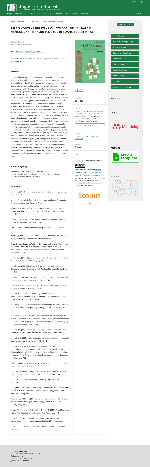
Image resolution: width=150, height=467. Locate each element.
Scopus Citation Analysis (122, 87)
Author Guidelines (120, 47)
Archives (42, 13)
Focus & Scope (118, 36)
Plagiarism (117, 59)
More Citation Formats (84, 125)
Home (9, 13)
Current (32, 13)
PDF (79, 90)
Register (133, 2)
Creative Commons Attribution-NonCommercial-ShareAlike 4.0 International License (89, 173)
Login (141, 2)
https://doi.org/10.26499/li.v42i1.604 (29, 52)
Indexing (116, 81)
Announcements (55, 13)
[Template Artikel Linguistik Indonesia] (125, 162)
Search (138, 13)
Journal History (118, 76)
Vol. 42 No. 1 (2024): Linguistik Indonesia (41, 21)
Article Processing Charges (123, 41)
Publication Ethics (120, 70)
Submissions (20, 13)
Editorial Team (71, 13)
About (83, 13)
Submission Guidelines (122, 53)
